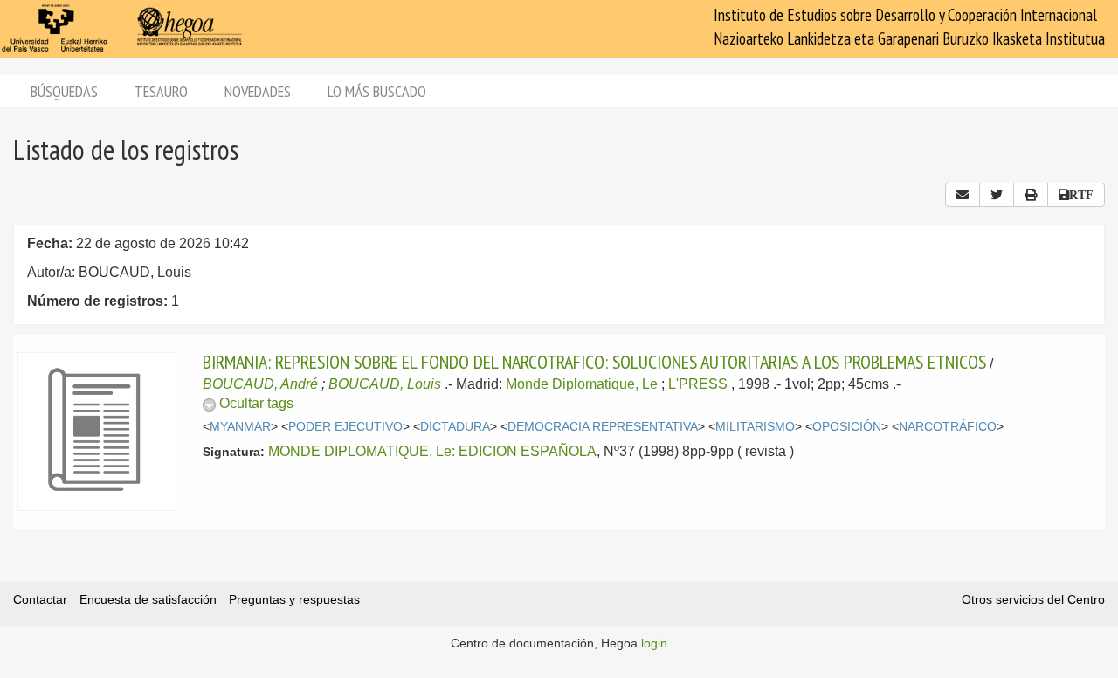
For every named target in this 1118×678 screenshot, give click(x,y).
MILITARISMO (755, 426)
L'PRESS (698, 384)
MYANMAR (240, 426)
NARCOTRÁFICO (948, 426)
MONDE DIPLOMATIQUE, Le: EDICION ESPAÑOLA (432, 451)
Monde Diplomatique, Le (582, 384)
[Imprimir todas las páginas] (1030, 195)
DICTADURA (455, 426)
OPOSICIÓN (846, 426)
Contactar (40, 599)
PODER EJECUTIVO (345, 426)
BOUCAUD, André (260, 384)
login (654, 643)
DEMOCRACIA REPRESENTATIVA (602, 426)
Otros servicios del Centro (1033, 599)
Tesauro (161, 91)
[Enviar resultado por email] (962, 195)
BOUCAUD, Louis (384, 384)
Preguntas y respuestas (294, 599)
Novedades (257, 91)
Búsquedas (64, 91)
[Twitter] (996, 195)
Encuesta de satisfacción (148, 599)
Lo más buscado (377, 91)
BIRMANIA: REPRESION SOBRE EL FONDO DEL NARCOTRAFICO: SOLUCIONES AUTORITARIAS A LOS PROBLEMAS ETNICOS (594, 361)
